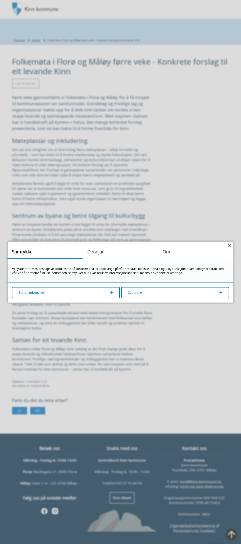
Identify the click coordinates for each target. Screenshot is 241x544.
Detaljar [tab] (95, 251)
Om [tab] (166, 251)
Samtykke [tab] (22, 251)
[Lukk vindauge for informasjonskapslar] (229, 245)
